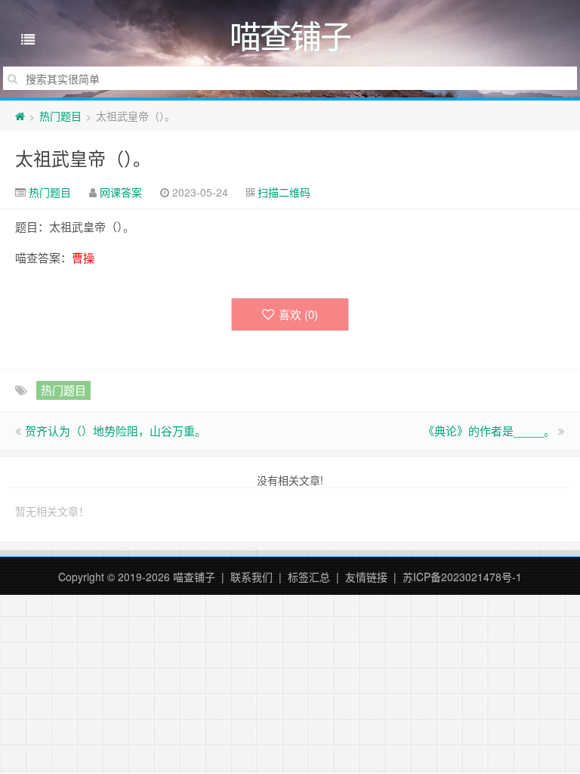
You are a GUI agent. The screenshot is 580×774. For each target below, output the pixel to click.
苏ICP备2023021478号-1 (462, 576)
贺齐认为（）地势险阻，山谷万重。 (115, 430)
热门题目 (60, 115)
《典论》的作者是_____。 (489, 430)
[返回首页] (20, 115)
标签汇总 (309, 576)
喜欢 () (298, 314)
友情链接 (366, 576)
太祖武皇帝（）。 (83, 157)
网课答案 (121, 192)
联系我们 (251, 576)
